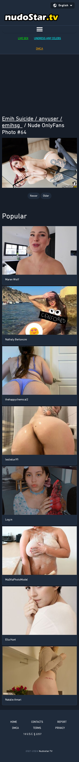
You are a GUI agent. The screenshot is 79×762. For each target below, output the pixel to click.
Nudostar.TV (45, 751)
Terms (37, 727)
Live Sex (23, 38)
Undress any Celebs (47, 38)
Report (62, 721)
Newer (33, 195)
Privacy (60, 727)
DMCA (39, 48)
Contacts (37, 721)
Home (13, 721)
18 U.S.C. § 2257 (32, 734)
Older (46, 195)
